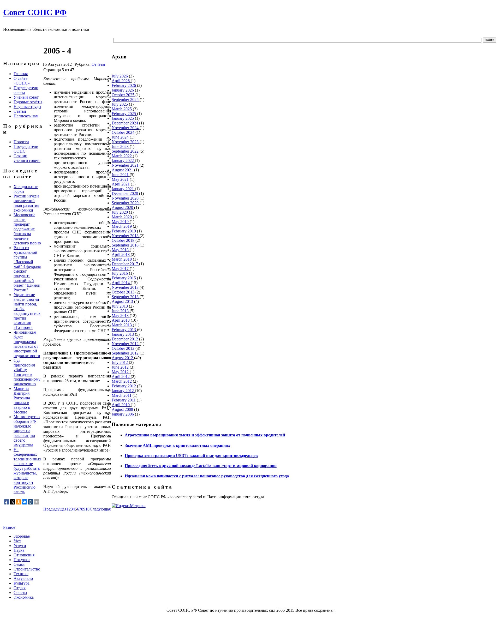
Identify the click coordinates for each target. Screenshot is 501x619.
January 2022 (123, 160)
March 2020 (122, 217)
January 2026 (123, 90)
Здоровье (22, 536)
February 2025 (124, 113)
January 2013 (123, 334)
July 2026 (120, 76)
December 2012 (125, 339)
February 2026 (124, 85)
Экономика (24, 597)
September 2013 (126, 297)
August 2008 (123, 409)
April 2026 (121, 81)
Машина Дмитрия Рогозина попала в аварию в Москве (22, 400)
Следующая (100, 509)
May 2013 (121, 315)
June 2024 (121, 137)
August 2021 (123, 170)
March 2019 (122, 226)
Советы (20, 592)
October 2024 (123, 132)
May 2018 (121, 250)
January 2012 (123, 390)
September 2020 (126, 203)
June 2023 (121, 146)
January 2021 (123, 189)
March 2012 (122, 381)
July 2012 (120, 362)
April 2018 (121, 254)
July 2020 (120, 212)
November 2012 (126, 343)
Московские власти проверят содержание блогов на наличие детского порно (27, 229)
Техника (21, 574)
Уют (17, 541)
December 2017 (125, 264)
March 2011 (122, 395)
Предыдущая (54, 509)
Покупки (22, 559)
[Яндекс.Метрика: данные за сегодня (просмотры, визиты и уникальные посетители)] (129, 505)
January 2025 (123, 118)
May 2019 (121, 221)
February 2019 (124, 231)
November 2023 (126, 142)
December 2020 (125, 193)
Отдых (20, 588)
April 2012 (121, 376)
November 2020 (126, 198)
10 (87, 509)
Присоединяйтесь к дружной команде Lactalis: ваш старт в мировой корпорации (201, 466)
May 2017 (121, 268)
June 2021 (121, 174)
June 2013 (121, 311)
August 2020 (123, 207)
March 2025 (122, 109)
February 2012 (124, 386)
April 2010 (121, 404)
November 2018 (126, 235)
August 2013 (123, 301)
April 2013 (121, 320)
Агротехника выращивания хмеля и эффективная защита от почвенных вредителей (205, 435)
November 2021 (126, 165)
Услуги (20, 545)
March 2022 (122, 156)
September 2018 (126, 245)
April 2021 (121, 184)
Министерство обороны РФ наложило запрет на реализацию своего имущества (27, 430)
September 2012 (126, 353)
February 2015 (124, 278)
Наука (19, 550)
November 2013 (126, 287)
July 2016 (120, 273)
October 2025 (123, 95)
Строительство (27, 569)
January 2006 (123, 414)
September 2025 (126, 99)
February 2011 (124, 400)
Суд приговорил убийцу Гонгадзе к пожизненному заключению (27, 372)
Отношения (24, 555)
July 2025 (120, 104)
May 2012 (121, 372)
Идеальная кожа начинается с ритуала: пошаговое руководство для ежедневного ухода (207, 476)
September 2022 (126, 151)
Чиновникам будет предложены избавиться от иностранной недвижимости (27, 344)
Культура (21, 583)
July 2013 (120, 306)
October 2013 (123, 292)
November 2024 (126, 127)
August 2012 (123, 358)
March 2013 (122, 325)
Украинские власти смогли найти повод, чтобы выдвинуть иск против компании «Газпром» (27, 311)
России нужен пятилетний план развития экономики (26, 203)
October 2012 (123, 348)
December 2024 (125, 123)
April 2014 (121, 282)
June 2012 (121, 367)
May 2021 (121, 179)
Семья (19, 564)
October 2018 (123, 240)
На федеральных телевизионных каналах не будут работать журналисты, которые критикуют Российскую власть (27, 470)
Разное (9, 527)
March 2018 (122, 259)
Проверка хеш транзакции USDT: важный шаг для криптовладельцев (191, 455)
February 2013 (124, 329)
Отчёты (98, 64)
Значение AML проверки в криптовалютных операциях (177, 445)
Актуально (23, 578)
